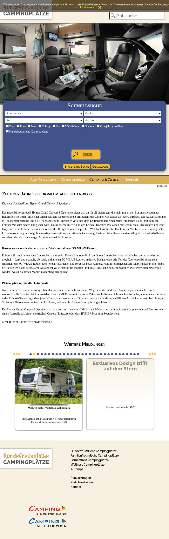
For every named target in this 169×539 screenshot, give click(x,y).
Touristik (132, 179)
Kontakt (76, 487)
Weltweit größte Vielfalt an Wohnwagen (49, 407)
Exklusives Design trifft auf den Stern (120, 366)
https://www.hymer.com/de (36, 321)
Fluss (23, 126)
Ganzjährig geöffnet (111, 126)
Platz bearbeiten (82, 482)
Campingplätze (73, 179)
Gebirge (46, 126)
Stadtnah (90, 126)
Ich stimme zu (87, 7)
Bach (12, 126)
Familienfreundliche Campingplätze (95, 455)
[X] (99, 7)
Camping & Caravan (105, 179)
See (58, 126)
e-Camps (77, 469)
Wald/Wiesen (72, 126)
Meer (34, 126)
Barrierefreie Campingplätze (90, 460)
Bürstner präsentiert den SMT (120, 407)
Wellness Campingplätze (87, 464)
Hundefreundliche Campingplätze (28, 131)
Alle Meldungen (43, 179)
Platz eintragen (81, 477)
